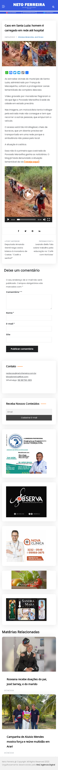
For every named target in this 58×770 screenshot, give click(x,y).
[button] (28, 194)
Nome (10, 312)
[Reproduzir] (8, 219)
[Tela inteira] (48, 219)
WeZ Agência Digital (45, 764)
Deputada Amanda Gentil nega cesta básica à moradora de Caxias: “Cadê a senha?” (16, 251)
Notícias (39, 37)
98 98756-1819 (25, 380)
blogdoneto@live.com (17, 376)
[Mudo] (44, 219)
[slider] (26, 219)
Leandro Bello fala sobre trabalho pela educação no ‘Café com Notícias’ (43, 249)
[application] (28, 194)
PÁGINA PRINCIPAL (26, 37)
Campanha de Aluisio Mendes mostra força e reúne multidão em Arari (28, 741)
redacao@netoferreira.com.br (21, 373)
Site (8, 334)
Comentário (13, 292)
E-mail (10, 323)
